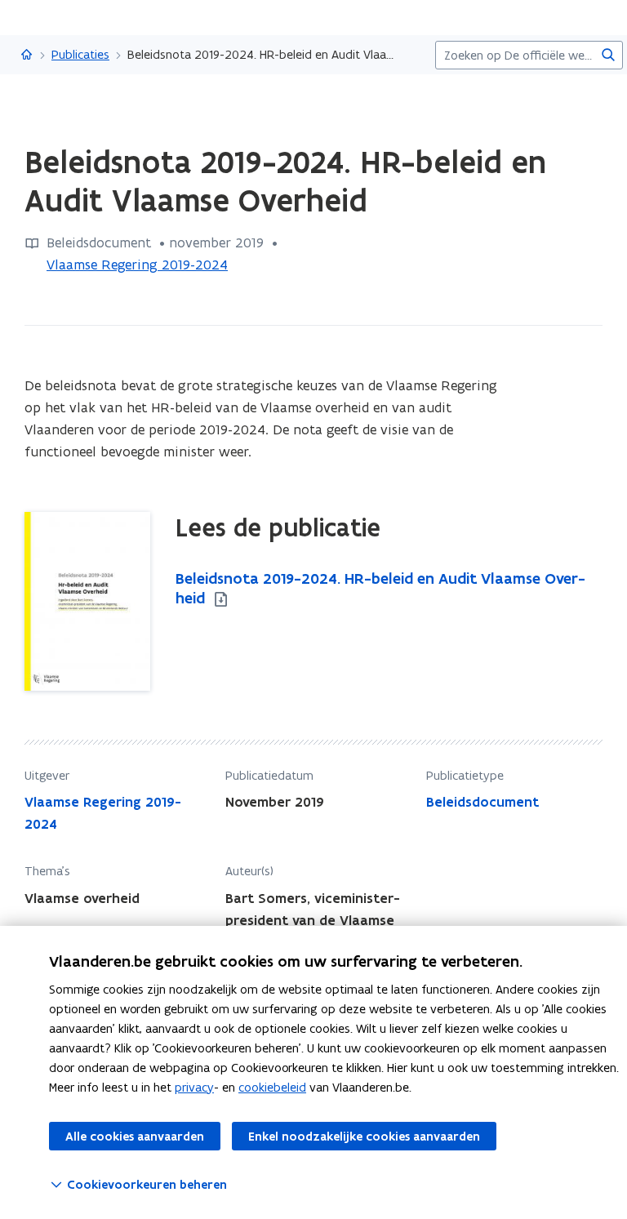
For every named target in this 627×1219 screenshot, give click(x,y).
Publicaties (80, 54)
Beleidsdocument (482, 802)
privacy (194, 1087)
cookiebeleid (272, 1087)
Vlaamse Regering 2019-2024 (137, 265)
